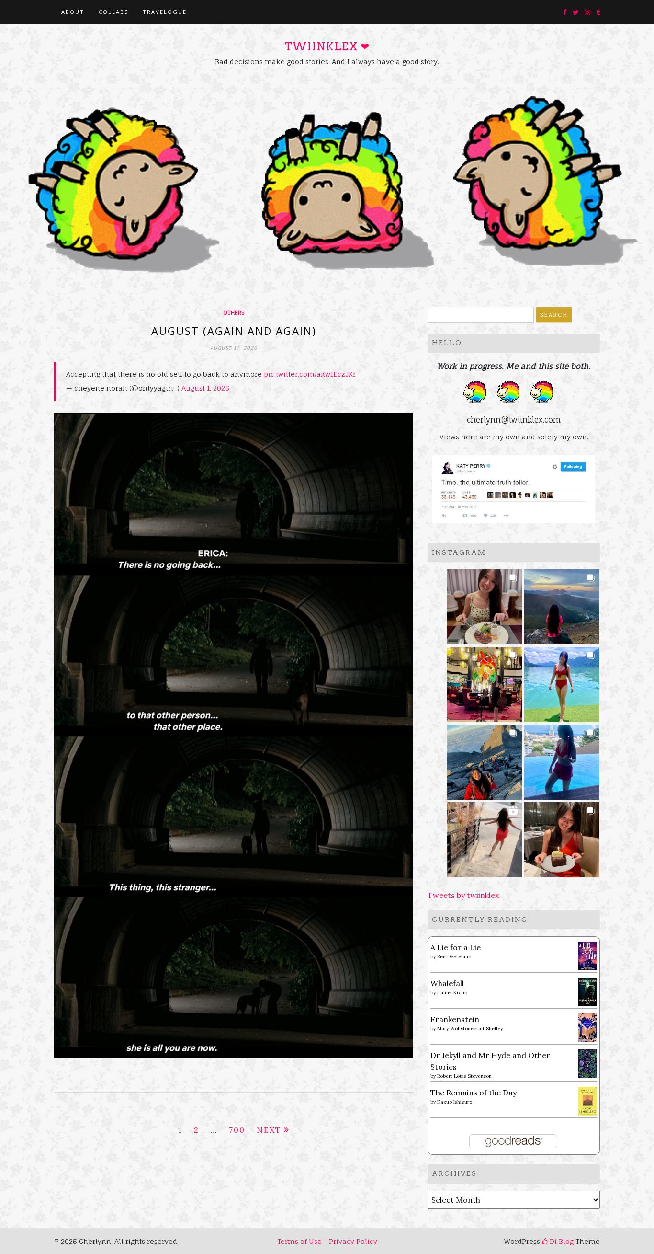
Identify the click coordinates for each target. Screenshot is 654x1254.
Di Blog (561, 1241)
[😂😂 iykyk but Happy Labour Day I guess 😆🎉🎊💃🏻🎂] (562, 837)
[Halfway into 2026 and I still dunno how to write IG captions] (484, 681)
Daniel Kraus (452, 992)
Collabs (113, 11)
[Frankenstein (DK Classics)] (587, 1027)
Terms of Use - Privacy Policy (327, 1241)
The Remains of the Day (473, 1092)
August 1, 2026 (205, 388)
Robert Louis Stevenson (464, 1076)
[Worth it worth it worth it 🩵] (562, 681)
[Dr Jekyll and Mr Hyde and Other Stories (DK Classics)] (587, 1063)
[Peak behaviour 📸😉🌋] (562, 604)
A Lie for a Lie (455, 947)
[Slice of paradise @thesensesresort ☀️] (484, 837)
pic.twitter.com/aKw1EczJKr (310, 374)
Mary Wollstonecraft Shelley (470, 1028)
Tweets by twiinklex (463, 895)
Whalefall (447, 983)
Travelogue (165, 11)
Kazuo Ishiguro (454, 1102)
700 (237, 1130)
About (72, 11)
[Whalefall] (587, 991)
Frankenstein (454, 1019)
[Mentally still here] (562, 759)
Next (269, 1130)
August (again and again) (233, 330)
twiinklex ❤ (327, 46)
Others (233, 313)
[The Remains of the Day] (587, 1100)
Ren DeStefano (454, 957)
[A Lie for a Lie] (587, 955)
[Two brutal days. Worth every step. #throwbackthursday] (484, 759)
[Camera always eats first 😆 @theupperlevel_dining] (484, 604)
